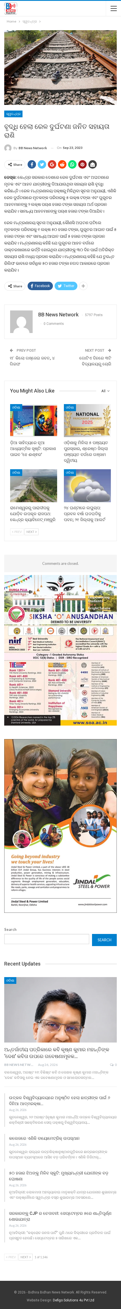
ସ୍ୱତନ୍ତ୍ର (13, 114)
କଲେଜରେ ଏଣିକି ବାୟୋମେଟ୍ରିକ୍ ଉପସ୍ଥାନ (44, 1138)
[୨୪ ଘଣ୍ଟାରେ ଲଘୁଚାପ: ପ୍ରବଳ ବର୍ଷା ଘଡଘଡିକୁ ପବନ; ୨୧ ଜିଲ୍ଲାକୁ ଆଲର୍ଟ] (87, 485)
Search (10, 929)
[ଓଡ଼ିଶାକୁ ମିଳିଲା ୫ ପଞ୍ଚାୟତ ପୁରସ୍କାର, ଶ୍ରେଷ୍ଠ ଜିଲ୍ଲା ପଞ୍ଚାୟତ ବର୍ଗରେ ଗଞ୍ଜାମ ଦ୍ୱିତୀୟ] (87, 420)
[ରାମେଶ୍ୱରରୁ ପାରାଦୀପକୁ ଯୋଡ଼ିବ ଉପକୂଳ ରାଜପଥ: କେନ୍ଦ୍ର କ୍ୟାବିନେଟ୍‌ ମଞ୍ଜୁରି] (33, 485)
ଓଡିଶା (16, 407)
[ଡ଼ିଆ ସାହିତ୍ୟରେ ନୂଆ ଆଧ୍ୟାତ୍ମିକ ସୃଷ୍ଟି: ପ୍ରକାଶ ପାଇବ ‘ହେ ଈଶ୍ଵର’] (33, 420)
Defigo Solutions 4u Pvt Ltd (73, 1300)
